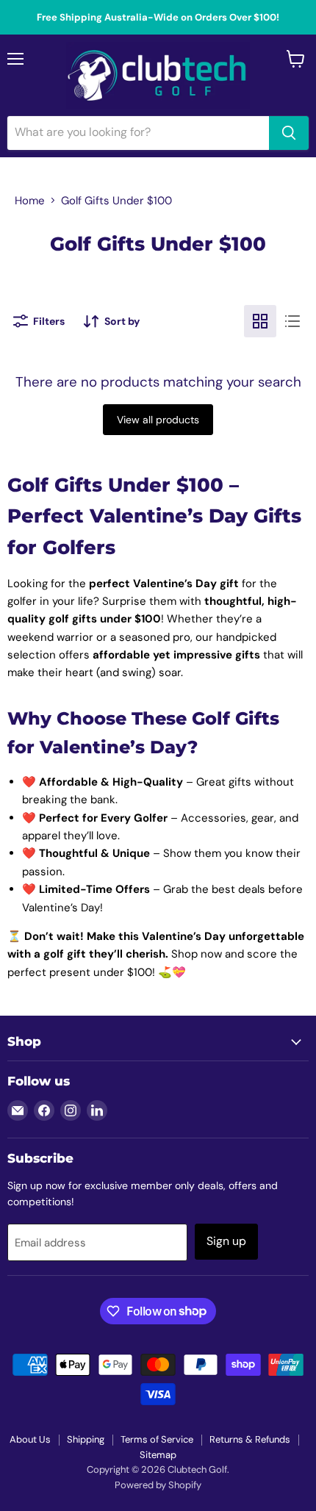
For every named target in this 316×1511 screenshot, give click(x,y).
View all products (158, 419)
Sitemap (158, 1455)
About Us (30, 1439)
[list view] (292, 321)
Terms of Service (157, 1439)
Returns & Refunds (249, 1439)
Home (30, 200)
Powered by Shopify (158, 1485)
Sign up (226, 1241)
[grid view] (260, 321)
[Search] (289, 133)
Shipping (85, 1439)
